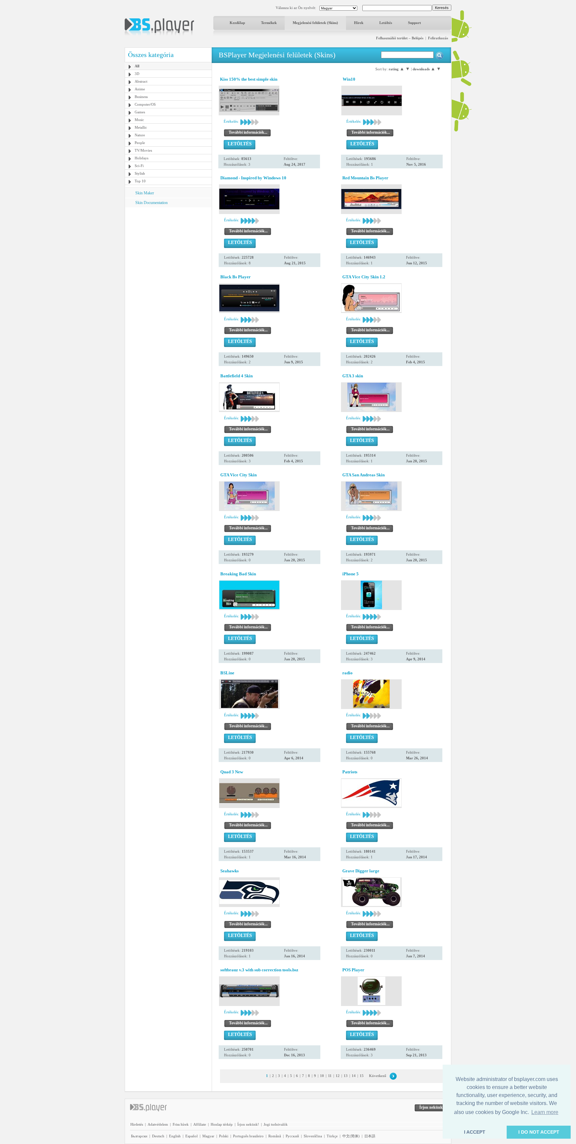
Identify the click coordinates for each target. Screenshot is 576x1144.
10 (322, 1076)
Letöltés (385, 23)
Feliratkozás (438, 38)
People (140, 143)
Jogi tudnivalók (276, 1124)
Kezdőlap (237, 23)
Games (140, 112)
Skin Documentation (151, 202)
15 (362, 1076)
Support (414, 23)
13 (346, 1076)
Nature (140, 135)
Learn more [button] (544, 1112)
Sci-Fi (139, 166)
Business (141, 97)
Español (191, 1136)
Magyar (208, 1136)
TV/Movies (143, 150)
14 (354, 1076)
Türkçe (332, 1136)
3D (137, 74)
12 (338, 1076)
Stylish (140, 173)
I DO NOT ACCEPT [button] (538, 1132)
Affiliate (199, 1124)
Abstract (141, 81)
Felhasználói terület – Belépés (399, 38)
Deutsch (158, 1136)
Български (139, 1136)
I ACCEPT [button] (474, 1132)
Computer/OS (145, 104)
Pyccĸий (292, 1136)
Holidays (141, 158)
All (137, 66)
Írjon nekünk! (248, 1124)
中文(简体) (351, 1136)
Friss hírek (181, 1124)
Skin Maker (144, 193)
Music (139, 120)
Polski (223, 1136)
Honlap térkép (222, 1124)
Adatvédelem (158, 1124)
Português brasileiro (248, 1136)
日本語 (369, 1136)
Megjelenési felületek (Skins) (315, 23)
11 (330, 1076)
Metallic (141, 127)
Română (274, 1136)
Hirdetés (136, 1124)
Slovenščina (313, 1136)
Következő (377, 1076)
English (175, 1136)
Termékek (269, 23)
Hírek (358, 23)
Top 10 (140, 181)
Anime (140, 89)
